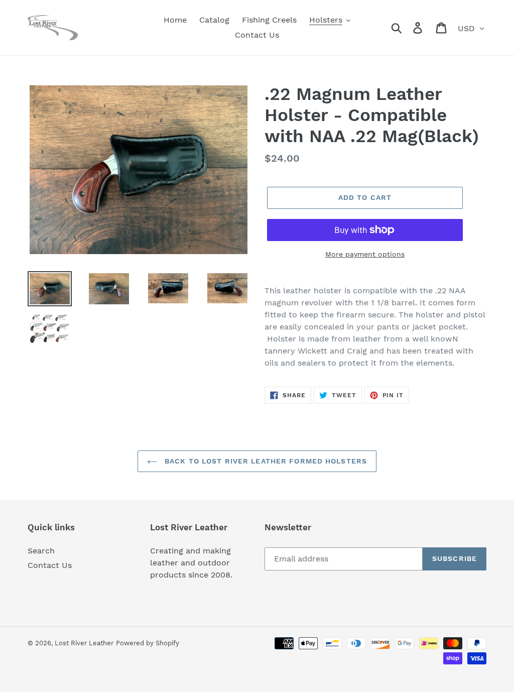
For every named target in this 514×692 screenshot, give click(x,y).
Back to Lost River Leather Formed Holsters (264, 461)
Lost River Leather (84, 643)
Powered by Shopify (147, 643)
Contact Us (50, 565)
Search (41, 550)
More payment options (365, 254)
